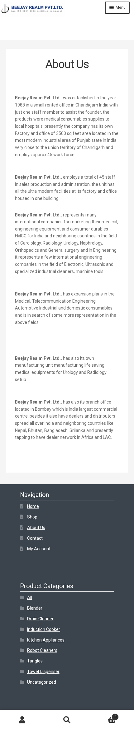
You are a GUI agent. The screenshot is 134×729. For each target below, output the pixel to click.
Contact (35, 538)
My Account (38, 548)
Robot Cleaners (42, 650)
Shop (32, 516)
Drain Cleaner (40, 618)
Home (33, 506)
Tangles (35, 660)
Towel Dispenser (43, 671)
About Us (36, 527)
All (29, 597)
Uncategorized (41, 682)
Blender (34, 608)
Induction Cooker (43, 629)
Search (67, 720)
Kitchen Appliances (46, 639)
